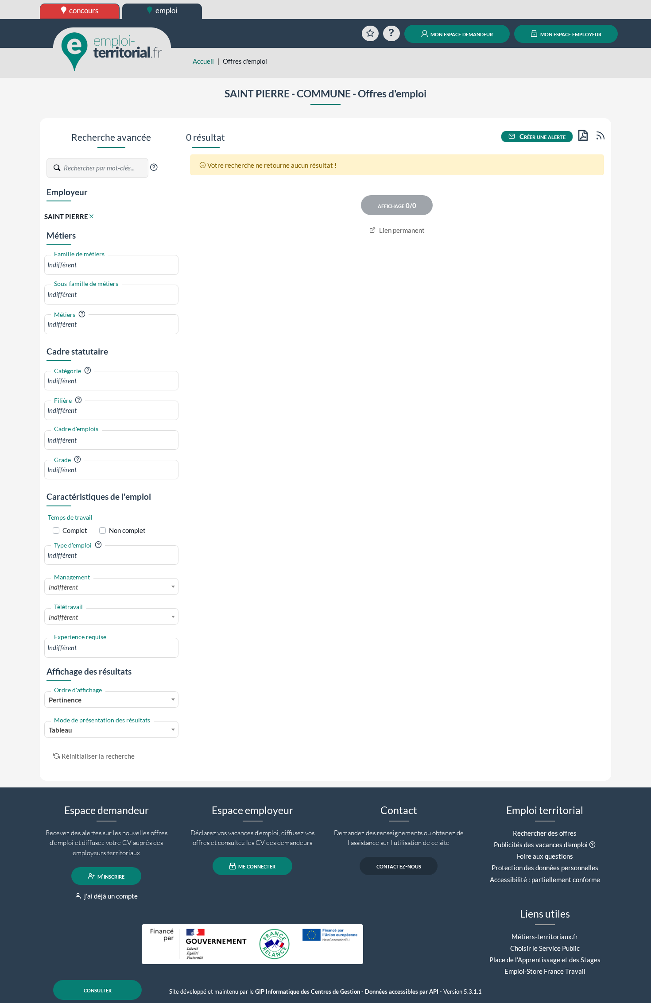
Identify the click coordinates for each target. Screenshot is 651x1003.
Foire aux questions (545, 856)
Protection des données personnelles (545, 868)
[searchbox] (111, 265)
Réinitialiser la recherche (98, 756)
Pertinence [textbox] (65, 700)
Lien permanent (401, 230)
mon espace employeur (570, 34)
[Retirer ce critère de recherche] (91, 217)
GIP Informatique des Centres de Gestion (307, 991)
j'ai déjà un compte (110, 896)
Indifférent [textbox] (63, 587)
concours (83, 10)
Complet (74, 530)
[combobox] (111, 265)
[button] (154, 167)
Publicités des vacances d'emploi (541, 845)
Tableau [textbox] (60, 730)
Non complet (127, 530)
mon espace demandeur (461, 34)
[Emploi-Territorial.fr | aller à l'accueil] (112, 51)
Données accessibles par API (401, 991)
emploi (165, 10)
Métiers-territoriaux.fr (545, 937)
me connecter (256, 866)
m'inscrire (110, 876)
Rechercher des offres (545, 833)
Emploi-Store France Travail (544, 971)
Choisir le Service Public (545, 948)
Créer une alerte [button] (542, 136)
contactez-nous (398, 866)
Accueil (203, 61)
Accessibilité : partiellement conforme (545, 879)
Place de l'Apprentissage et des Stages (545, 960)
